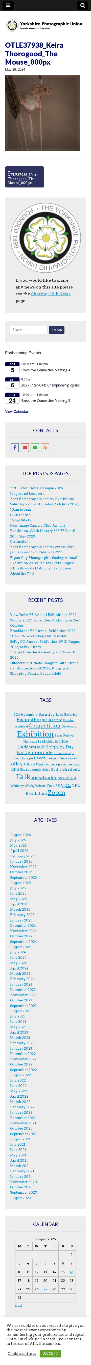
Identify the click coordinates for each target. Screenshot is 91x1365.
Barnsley (47, 714)
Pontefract (43, 764)
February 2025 (22, 915)
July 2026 (18, 840)
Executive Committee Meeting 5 (45, 401)
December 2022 (23, 1054)
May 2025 (18, 899)
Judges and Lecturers (27, 494)
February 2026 (22, 856)
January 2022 (21, 1112)
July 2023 (18, 1016)
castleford (21, 726)
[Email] (25, 448)
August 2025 (20, 883)
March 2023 (20, 1038)
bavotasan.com (72, 1357)
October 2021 (21, 1128)
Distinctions (20, 542)
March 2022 (20, 1102)
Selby (46, 769)
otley (17, 764)
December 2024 (23, 926)
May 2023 (18, 1027)
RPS (15, 769)
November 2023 (23, 995)
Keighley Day (59, 746)
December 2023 (23, 990)
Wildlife (40, 786)
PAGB (29, 764)
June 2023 (18, 1021)
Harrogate (30, 741)
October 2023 (21, 1000)
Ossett (72, 758)
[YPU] (45, 22)
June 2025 (18, 893)
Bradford (55, 720)
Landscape (23, 758)
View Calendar (16, 411)
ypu (66, 785)
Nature (62, 758)
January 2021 (21, 1177)
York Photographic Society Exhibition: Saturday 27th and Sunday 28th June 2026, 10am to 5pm (44, 504)
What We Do (21, 520)
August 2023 (20, 1011)
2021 (17, 714)
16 (71, 1272)
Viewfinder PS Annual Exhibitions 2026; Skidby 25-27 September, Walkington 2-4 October (44, 620)
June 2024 (18, 957)
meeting (52, 758)
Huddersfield (30, 747)
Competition (45, 726)
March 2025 (20, 909)
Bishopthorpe (32, 719)
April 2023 (19, 1032)
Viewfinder (44, 778)
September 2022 (23, 1070)
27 (45, 1289)
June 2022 (18, 1086)
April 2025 (19, 904)
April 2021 (19, 1160)
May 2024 (18, 963)
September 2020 (23, 1192)
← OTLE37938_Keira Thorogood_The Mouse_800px (23, 177)
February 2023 (22, 1043)
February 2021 (22, 1171)
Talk (23, 776)
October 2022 (21, 1064)
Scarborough (30, 769)
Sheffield (71, 769)
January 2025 (21, 920)
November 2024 (23, 931)
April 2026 (19, 851)
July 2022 (18, 1080)
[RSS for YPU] (45, 448)
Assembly (29, 714)
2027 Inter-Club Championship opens (50, 385)
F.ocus (58, 735)
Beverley (70, 714)
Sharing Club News (51, 293)
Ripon (76, 764)
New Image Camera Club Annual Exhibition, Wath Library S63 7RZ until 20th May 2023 (42, 531)
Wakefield (67, 778)
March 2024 (20, 974)
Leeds (40, 758)
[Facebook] (15, 448)
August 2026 (20, 835)
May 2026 (18, 845)
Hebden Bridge (53, 741)
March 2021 (20, 1166)
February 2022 (22, 1107)
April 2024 (19, 968)
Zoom (56, 792)
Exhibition (35, 733)
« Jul (18, 1305)
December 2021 (22, 1118)
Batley (59, 714)
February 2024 (22, 979)
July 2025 (18, 888)
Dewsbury (69, 726)
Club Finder (20, 515)
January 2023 (21, 1048)
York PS (53, 786)
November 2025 (23, 867)
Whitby (29, 786)
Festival (68, 735)
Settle (56, 769)
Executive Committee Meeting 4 (45, 370)
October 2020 (21, 1187)
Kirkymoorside (35, 752)
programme (61, 764)
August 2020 (20, 1198)
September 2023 (23, 1006)
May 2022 (18, 1091)
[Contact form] (35, 448)
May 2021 (18, 1155)
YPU (44, 1352)
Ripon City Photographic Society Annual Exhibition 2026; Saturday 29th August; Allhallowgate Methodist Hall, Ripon (43, 563)
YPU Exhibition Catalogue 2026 (36, 488)
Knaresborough (64, 753)
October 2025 (21, 872)
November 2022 (23, 1059)
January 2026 (21, 861)
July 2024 (18, 952)
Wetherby (17, 786)
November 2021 (23, 1123)
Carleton (68, 720)
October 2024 (21, 936)
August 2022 (20, 1075)
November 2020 (23, 1182)
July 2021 (17, 1144)
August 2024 (20, 947)
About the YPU (22, 573)
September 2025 (23, 878)
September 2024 (23, 942)
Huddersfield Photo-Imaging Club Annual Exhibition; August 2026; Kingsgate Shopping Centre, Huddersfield (45, 668)
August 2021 (20, 1139)
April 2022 (19, 1096)
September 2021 (23, 1134)
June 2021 (18, 1150)
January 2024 (21, 984)
